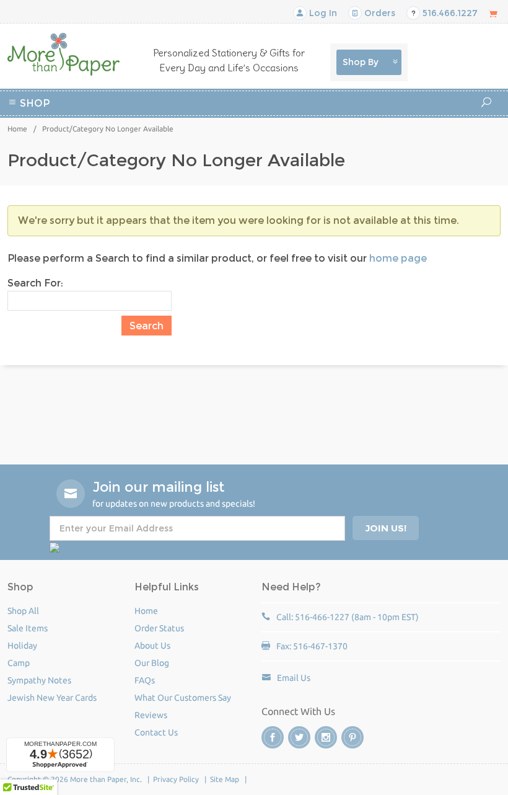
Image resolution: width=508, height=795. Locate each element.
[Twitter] (299, 737)
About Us (152, 646)
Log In (322, 13)
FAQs (144, 680)
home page (398, 258)
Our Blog (151, 663)
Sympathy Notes (39, 680)
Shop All (23, 611)
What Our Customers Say (182, 698)
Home (17, 129)
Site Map (224, 779)
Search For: (35, 283)
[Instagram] (326, 737)
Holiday (228, 135)
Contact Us (156, 732)
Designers (274, 135)
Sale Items (27, 628)
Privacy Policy (176, 779)
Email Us (293, 678)
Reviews (150, 715)
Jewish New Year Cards (52, 698)
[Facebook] (272, 737)
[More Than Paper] (63, 54)
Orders (378, 13)
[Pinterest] (352, 737)
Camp (334, 121)
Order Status (159, 628)
